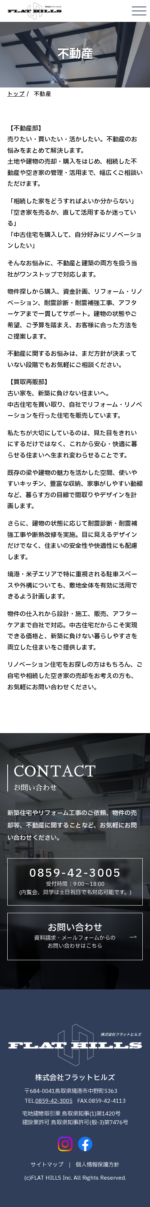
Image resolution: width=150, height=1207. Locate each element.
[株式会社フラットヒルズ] (34, 11)
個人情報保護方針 (97, 1165)
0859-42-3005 (53, 1101)
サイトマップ (47, 1165)
